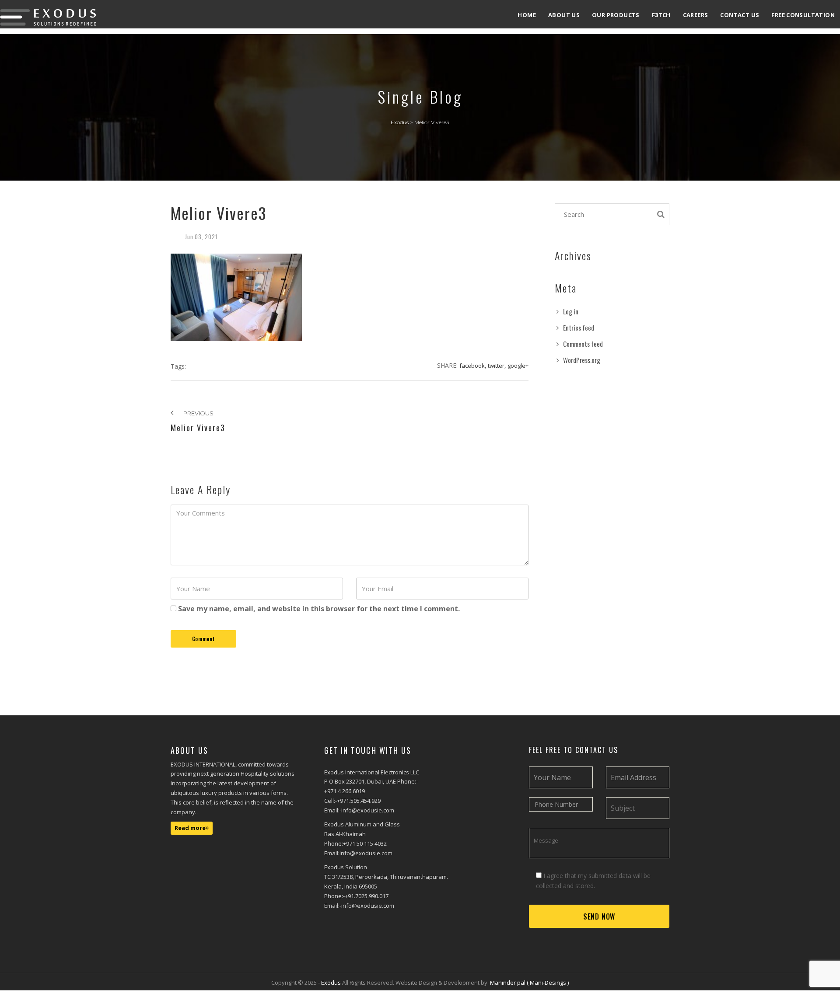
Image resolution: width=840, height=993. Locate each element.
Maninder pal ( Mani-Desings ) (529, 982)
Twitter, (497, 365)
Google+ (518, 365)
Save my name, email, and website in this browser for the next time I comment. (319, 608)
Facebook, (472, 365)
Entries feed (578, 327)
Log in (570, 311)
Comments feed (583, 343)
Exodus (331, 982)
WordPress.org (581, 360)
